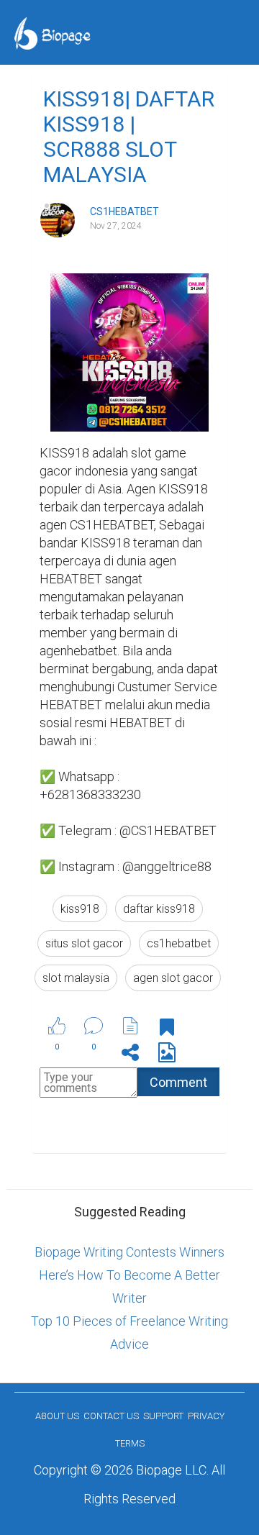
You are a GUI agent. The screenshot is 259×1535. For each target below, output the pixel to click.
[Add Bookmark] (167, 1029)
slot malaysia (75, 978)
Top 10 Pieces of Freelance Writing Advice (129, 1332)
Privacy (206, 1416)
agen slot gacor (173, 978)
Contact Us (111, 1416)
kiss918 (79, 909)
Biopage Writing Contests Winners (129, 1252)
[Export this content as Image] (167, 1054)
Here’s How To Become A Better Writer (129, 1286)
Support (163, 1416)
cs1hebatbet (179, 943)
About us (57, 1416)
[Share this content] (130, 1054)
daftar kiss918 (159, 909)
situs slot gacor (84, 943)
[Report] (130, 1025)
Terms (130, 1443)
